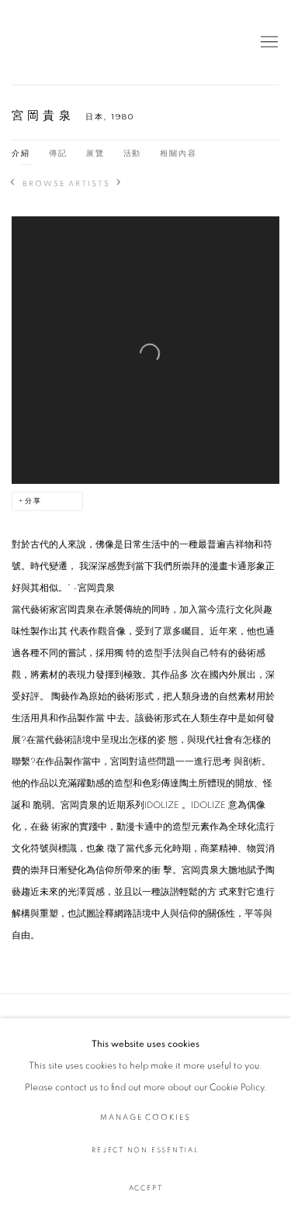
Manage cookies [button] (145, 1117)
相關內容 (178, 153)
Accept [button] (146, 1188)
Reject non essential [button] (145, 1150)
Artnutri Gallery (50, 42)
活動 (132, 153)
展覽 (95, 153)
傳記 (58, 153)
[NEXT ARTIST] (119, 183)
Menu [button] (267, 42)
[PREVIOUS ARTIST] (13, 183)
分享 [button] (33, 501)
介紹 (21, 153)
